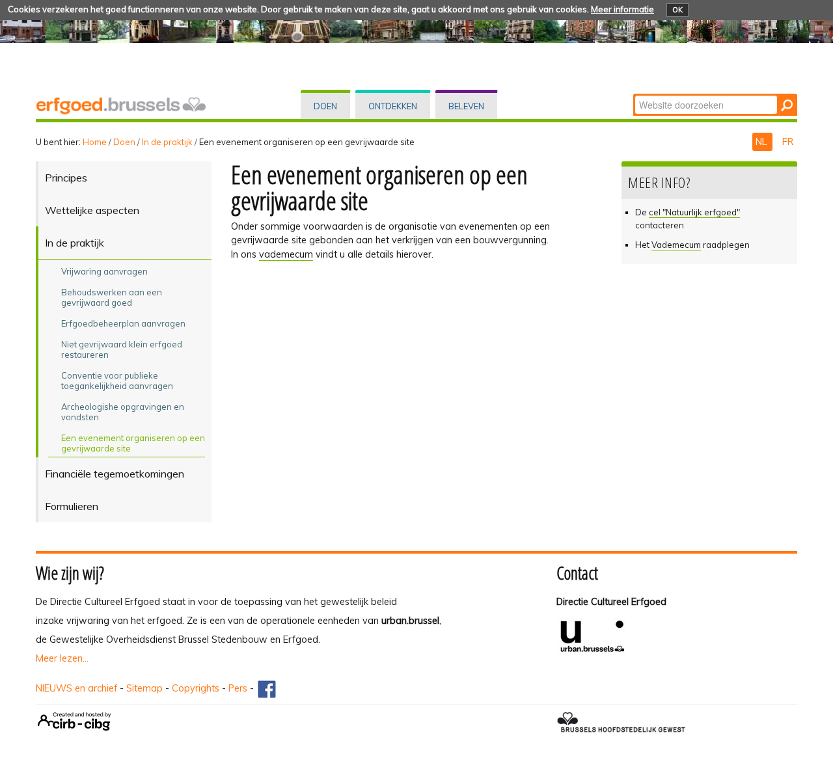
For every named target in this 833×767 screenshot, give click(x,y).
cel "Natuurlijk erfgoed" (694, 212)
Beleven (466, 106)
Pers (237, 688)
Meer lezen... (62, 658)
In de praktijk (167, 142)
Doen (325, 106)
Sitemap (144, 688)
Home (95, 142)
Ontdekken (392, 106)
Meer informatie (622, 9)
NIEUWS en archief (76, 688)
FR (787, 142)
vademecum (286, 254)
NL (762, 142)
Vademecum (676, 244)
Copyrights (195, 688)
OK (677, 9)
